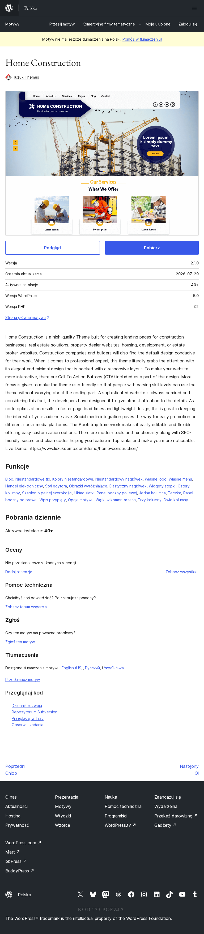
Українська (114, 668)
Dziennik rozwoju (27, 705)
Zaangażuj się (167, 797)
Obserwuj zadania (27, 724)
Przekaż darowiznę (176, 816)
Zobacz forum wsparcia (26, 607)
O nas (11, 797)
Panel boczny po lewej (117, 493)
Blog (9, 479)
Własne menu (180, 479)
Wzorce (62, 825)
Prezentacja (66, 797)
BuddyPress (19, 870)
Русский (92, 668)
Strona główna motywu (25, 317)
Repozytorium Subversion (34, 712)
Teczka (174, 493)
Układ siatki (84, 493)
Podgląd (52, 247)
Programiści (116, 816)
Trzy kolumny (150, 500)
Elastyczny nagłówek (128, 486)
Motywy (12, 24)
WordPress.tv (120, 825)
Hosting (12, 816)
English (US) (72, 668)
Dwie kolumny (176, 500)
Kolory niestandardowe (72, 479)
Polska (24, 894)
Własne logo (156, 479)
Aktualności (16, 806)
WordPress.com (23, 842)
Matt (12, 852)
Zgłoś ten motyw (20, 642)
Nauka (111, 797)
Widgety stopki (162, 486)
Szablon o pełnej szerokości (47, 493)
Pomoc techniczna (123, 806)
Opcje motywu (81, 500)
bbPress (16, 861)
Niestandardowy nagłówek (119, 479)
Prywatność (17, 825)
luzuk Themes (26, 77)
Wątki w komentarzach (116, 500)
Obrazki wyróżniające (88, 486)
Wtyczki (63, 816)
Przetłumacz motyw (22, 679)
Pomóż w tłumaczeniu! (142, 39)
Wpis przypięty (53, 500)
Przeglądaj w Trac (28, 718)
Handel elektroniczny (24, 486)
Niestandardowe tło (32, 479)
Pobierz (152, 247)
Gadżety (165, 825)
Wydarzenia (165, 806)
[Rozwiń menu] (195, 8)
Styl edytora (56, 486)
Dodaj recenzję (18, 571)
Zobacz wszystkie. (182, 571)
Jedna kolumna (152, 493)
